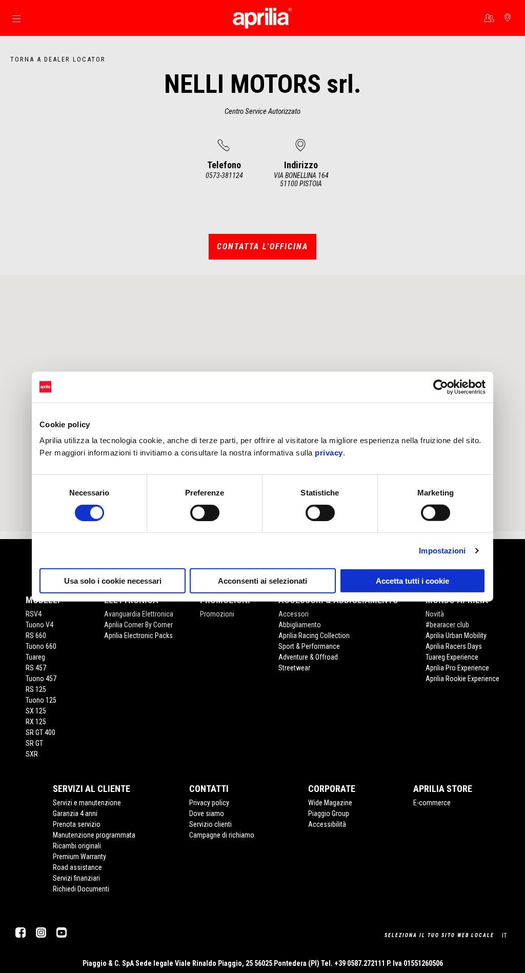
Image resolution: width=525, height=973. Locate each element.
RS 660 (36, 635)
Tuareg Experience (452, 657)
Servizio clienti (210, 824)
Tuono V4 (39, 625)
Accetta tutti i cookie (412, 581)
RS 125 (36, 689)
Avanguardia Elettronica (138, 614)
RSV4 (34, 614)
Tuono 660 (41, 646)
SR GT (34, 743)
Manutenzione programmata (94, 835)
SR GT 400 (40, 732)
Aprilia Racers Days (454, 646)
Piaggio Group (328, 813)
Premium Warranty (79, 856)
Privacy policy (209, 803)
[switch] (204, 512)
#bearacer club (447, 625)
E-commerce (432, 803)
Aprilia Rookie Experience (462, 678)
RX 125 (36, 722)
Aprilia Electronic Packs (138, 635)
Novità (435, 614)
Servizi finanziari (76, 878)
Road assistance (77, 867)
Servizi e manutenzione (87, 803)
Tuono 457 (41, 678)
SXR (32, 754)
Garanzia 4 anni (75, 813)
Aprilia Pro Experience (457, 668)
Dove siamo (206, 813)
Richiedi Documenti (81, 889)
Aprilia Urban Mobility (456, 635)
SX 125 (36, 711)
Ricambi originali (77, 846)
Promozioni (217, 614)
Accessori (293, 614)
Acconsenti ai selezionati (262, 581)
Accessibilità (327, 824)
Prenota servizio (76, 824)
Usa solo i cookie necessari (112, 581)
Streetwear (294, 668)
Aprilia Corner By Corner (138, 625)
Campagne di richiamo (221, 835)
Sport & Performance (309, 646)
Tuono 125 (41, 700)
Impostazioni (442, 550)
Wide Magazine (330, 803)
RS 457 (36, 668)
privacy (329, 452)
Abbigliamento (299, 625)
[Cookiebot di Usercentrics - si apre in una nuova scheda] (441, 386)
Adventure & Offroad (308, 657)
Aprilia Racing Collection (314, 635)
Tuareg (35, 657)
